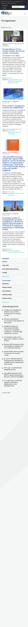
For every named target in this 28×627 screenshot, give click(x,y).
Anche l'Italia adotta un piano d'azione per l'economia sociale (14, 353)
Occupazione (18, 81)
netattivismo (11, 81)
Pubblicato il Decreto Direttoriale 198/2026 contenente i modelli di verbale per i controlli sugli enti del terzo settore (13, 330)
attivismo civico (17, 79)
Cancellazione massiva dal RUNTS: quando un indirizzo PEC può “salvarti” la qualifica (14, 375)
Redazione (8, 78)
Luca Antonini (6, 291)
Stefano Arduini (7, 294)
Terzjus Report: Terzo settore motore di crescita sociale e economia (13, 51)
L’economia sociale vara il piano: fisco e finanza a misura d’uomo (14, 338)
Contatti (4, 8)
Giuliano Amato (7, 287)
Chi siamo (4, 5)
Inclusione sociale (12, 252)
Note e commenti (13, 101)
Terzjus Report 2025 (13, 82)
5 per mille (10, 79)
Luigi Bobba (9, 129)
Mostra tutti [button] (5, 276)
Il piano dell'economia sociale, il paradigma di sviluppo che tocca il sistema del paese (14, 346)
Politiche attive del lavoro (14, 132)
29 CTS (4, 261)
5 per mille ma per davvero (10, 269)
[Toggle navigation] (25, 13)
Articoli (4, 43)
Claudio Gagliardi (10, 191)
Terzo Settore (11, 133)
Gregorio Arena (7, 298)
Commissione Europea (13, 250)
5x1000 (4, 272)
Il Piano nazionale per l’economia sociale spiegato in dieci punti (14, 320)
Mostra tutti (5, 302)
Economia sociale (19, 193)
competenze (11, 193)
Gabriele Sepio (18, 129)
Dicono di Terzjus (13, 43)
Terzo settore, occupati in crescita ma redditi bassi (13, 107)
